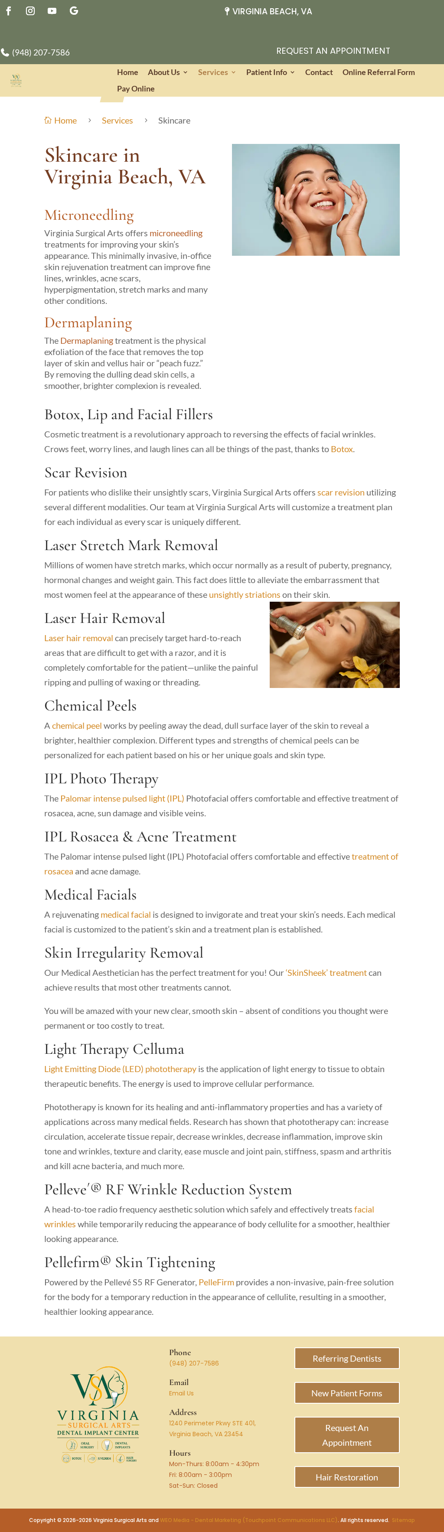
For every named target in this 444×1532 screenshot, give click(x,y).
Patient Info (266, 72)
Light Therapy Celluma (114, 1049)
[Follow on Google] (73, 11)
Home (127, 72)
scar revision (341, 492)
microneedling (176, 233)
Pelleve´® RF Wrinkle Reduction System (168, 1189)
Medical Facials (90, 894)
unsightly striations (245, 594)
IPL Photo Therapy (101, 778)
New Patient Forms (346, 1393)
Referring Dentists (347, 1358)
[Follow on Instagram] (30, 11)
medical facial (126, 914)
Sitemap (403, 1520)
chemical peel (77, 725)
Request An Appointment (333, 51)
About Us (164, 72)
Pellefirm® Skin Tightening (129, 1262)
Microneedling (89, 214)
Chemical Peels (90, 705)
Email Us (181, 1393)
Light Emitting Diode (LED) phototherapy (120, 1068)
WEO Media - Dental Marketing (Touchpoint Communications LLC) (249, 1520)
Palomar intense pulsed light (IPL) (122, 798)
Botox (342, 448)
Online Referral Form (379, 72)
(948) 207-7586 (194, 1363)
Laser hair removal (78, 637)
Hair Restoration (347, 1477)
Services (213, 72)
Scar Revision (85, 472)
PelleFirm (216, 1282)
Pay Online (136, 88)
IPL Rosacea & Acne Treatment (140, 836)
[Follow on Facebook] (8, 11)
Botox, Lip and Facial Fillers (128, 414)
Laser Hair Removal (104, 618)
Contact (319, 72)
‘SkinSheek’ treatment (325, 972)
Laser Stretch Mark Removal (131, 545)
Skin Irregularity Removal (123, 952)
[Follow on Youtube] (52, 11)
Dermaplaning (88, 322)
